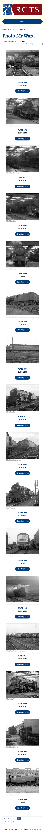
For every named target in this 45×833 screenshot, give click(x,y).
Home (4, 29)
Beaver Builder (36, 829)
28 (5, 821)
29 (9, 821)
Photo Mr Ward (13, 29)
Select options (22, 91)
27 (38, 818)
